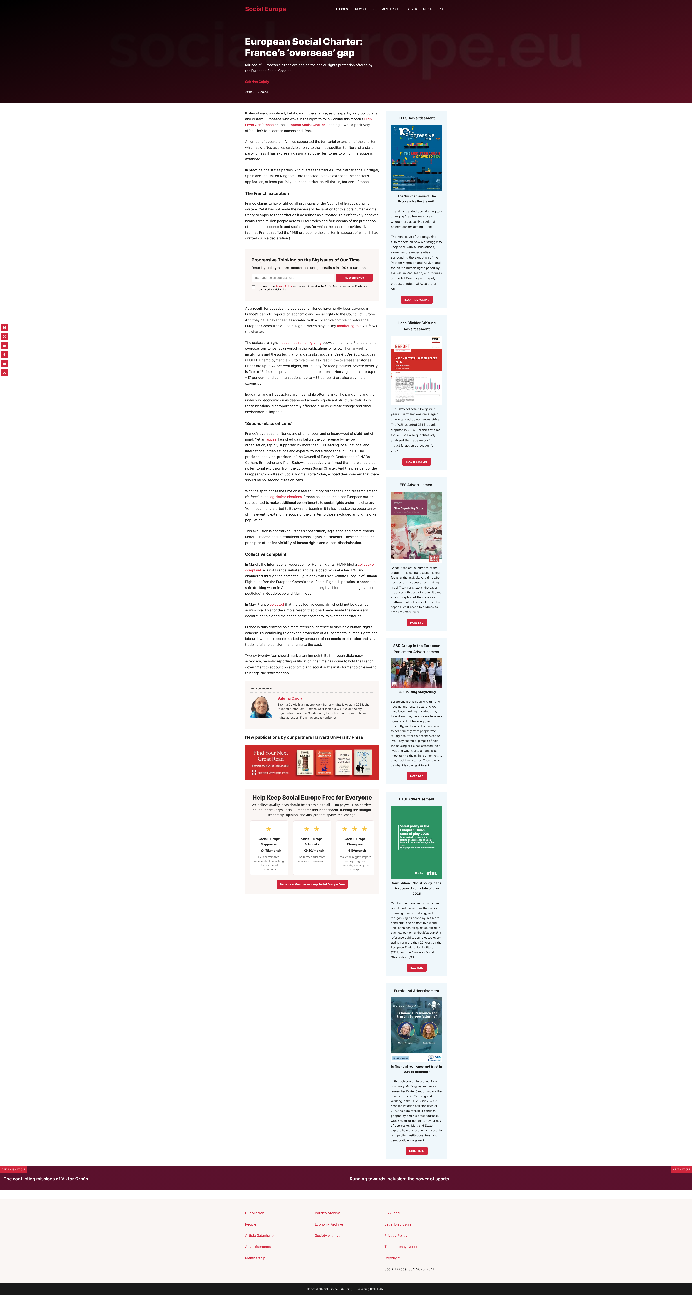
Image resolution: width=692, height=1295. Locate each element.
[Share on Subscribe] (4, 372)
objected (277, 604)
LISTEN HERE (416, 1150)
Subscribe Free (354, 277)
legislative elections (285, 497)
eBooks (342, 9)
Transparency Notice (401, 1247)
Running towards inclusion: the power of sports (399, 1178)
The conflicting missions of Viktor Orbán (46, 1178)
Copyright (392, 1258)
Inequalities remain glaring (300, 343)
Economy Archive (329, 1224)
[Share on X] (4, 336)
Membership (391, 9)
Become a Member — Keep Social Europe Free (312, 884)
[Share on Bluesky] (4, 327)
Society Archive (327, 1236)
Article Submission (260, 1236)
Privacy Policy (283, 286)
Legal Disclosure (397, 1224)
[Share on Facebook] (4, 354)
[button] (442, 9)
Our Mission (254, 1213)
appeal (271, 439)
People (250, 1224)
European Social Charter (305, 125)
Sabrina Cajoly (257, 82)
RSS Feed (392, 1213)
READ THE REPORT (416, 461)
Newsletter (364, 9)
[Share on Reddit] (4, 363)
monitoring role (349, 326)
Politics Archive (327, 1213)
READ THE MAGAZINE (416, 299)
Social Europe (265, 9)
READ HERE (416, 967)
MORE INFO (416, 776)
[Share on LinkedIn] (4, 345)
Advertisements (420, 9)
